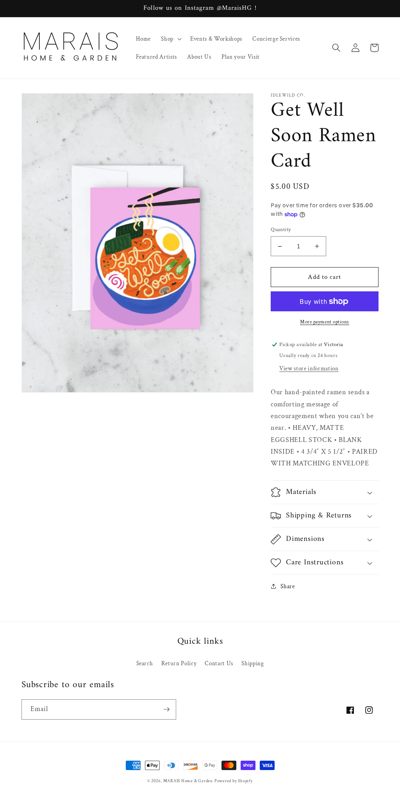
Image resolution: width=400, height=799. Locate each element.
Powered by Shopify (233, 781)
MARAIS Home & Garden (188, 781)
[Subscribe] (166, 709)
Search (144, 663)
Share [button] (287, 586)
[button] (170, 39)
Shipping (252, 663)
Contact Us (219, 663)
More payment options (324, 321)
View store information (309, 368)
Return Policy (179, 663)
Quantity (281, 229)
